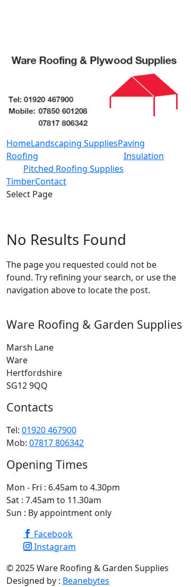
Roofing (22, 156)
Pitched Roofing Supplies (73, 168)
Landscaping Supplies (74, 143)
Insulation (144, 156)
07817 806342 (56, 443)
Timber (20, 181)
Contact (50, 181)
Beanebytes (86, 580)
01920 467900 (49, 430)
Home (18, 143)
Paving (131, 143)
